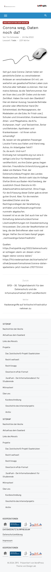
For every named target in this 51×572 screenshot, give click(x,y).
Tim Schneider (12, 37)
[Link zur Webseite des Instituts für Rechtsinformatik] (15, 526)
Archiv (8, 412)
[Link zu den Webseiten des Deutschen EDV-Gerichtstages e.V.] (25, 526)
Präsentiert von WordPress (32, 563)
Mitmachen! (8, 387)
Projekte (6, 347)
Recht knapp (11, 366)
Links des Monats (10, 341)
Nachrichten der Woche (16, 23)
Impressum (8, 541)
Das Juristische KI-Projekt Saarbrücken (22, 353)
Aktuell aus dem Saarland (14, 335)
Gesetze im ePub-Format (16, 372)
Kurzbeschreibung (13, 400)
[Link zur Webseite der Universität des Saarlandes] (5, 526)
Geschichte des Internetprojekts (19, 406)
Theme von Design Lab (26, 566)
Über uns (6, 394)
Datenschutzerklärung (13, 534)
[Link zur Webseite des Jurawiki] (36, 526)
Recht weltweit (12, 360)
